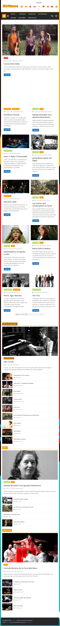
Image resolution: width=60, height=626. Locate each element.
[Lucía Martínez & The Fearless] (7, 376)
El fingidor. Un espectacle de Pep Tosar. (24, 582)
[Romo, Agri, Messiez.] (15, 280)
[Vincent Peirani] (7, 400)
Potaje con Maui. (18, 589)
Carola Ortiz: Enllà (11, 63)
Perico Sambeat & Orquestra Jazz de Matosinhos (26, 415)
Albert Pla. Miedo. (18, 605)
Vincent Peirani (18, 399)
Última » (42, 314)
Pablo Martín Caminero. (20, 439)
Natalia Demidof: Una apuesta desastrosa (41, 115)
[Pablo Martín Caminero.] (7, 440)
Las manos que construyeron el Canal (42, 204)
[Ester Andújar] (7, 424)
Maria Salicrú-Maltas (41, 248)
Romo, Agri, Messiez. (13, 295)
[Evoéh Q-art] (7, 408)
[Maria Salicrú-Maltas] (44, 232)
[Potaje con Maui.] (7, 590)
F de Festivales (42, 14)
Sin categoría (17, 289)
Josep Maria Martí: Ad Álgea (41, 159)
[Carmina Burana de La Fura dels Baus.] (30, 547)
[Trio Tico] (44, 280)
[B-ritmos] (4, 16)
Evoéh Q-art (17, 407)
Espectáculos (32, 18)
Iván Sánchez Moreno (18, 60)
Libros (41, 108)
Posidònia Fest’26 (11, 114)
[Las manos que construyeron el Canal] (44, 187)
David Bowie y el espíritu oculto (14, 252)
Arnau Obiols (17, 391)
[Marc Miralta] (7, 432)
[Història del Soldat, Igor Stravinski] (7, 598)
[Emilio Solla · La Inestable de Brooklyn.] (7, 384)
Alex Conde (9, 361)
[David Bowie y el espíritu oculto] (15, 234)
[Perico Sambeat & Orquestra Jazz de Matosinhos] (7, 416)
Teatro (5, 564)
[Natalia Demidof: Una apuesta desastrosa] (44, 92)
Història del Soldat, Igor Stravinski (22, 597)
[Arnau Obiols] (7, 392)
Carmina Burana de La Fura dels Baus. (21, 568)
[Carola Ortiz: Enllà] (30, 39)
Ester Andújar (17, 423)
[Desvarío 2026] (15, 186)
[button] (16, 14)
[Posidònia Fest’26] (15, 92)
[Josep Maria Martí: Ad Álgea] (44, 142)
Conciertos (22, 14)
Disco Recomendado (9, 358)
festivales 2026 (16, 108)
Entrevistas (31, 14)
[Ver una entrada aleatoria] (56, 16)
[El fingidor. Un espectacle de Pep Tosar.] (7, 582)
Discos (13, 14)
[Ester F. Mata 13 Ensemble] (15, 141)
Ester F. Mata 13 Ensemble (15, 156)
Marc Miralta (17, 431)
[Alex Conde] (30, 341)
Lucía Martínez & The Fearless (21, 375)
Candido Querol (17, 153)
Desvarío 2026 (10, 201)
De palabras (22, 18)
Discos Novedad (8, 150)
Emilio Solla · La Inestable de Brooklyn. (24, 383)
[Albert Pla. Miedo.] (7, 606)
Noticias (13, 18)
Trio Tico (36, 295)
